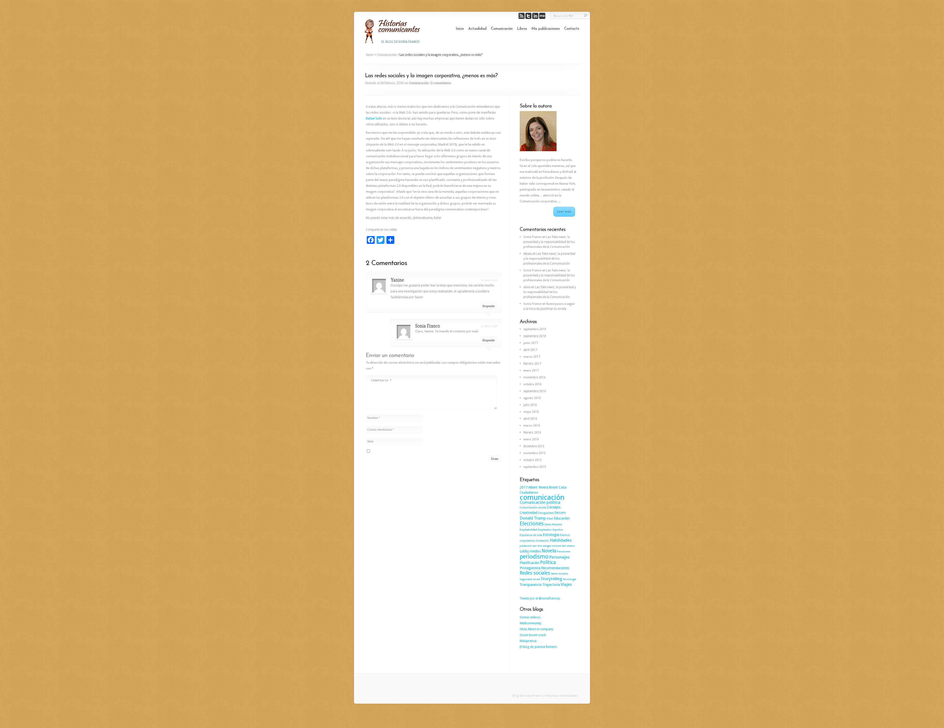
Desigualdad (546, 513)
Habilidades (561, 540)
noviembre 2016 (534, 377)
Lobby (524, 551)
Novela (549, 551)
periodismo (534, 556)
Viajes (566, 584)
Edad (550, 518)
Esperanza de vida (531, 535)
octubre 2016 (532, 384)
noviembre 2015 (534, 453)
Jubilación (526, 546)
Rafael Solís (374, 118)
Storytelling (551, 578)
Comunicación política (540, 502)
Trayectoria (551, 585)
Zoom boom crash (533, 635)
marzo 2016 (531, 425)
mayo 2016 (531, 412)
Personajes (559, 557)
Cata (562, 487)
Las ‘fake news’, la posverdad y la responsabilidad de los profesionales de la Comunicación (549, 242)
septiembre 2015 (534, 467)
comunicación (542, 497)
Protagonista (530, 568)
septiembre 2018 (534, 336)
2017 (524, 487)
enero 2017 (531, 370)
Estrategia (551, 535)
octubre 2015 (532, 460)
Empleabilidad (528, 529)
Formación (542, 540)
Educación (562, 518)
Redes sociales (535, 573)
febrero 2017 (532, 363)
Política (548, 562)
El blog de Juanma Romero (538, 647)
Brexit (553, 487)
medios (535, 551)
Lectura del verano (563, 546)
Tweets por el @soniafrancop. (540, 598)
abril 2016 (530, 418)
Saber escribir (559, 573)
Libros (522, 29)
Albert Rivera (538, 487)
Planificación (529, 563)
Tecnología (569, 579)
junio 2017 (530, 343)
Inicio (460, 29)
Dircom (560, 513)
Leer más (564, 211)
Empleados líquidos (550, 529)
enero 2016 (531, 439)
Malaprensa (528, 641)
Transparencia (531, 585)
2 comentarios (441, 83)
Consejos (553, 507)
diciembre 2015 (533, 446)
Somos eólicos (530, 617)
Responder (489, 306)
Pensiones (563, 551)
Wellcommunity (530, 623)
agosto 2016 (532, 398)
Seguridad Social (530, 579)
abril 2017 (530, 350)
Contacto (571, 29)
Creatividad (528, 513)
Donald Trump (533, 518)
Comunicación (502, 29)
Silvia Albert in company (536, 629)
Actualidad (477, 29)
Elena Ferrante (553, 524)
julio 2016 (530, 405)
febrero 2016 (532, 432)
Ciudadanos (529, 492)
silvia (526, 287)
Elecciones (532, 524)
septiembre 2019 (534, 329)
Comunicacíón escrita (533, 507)
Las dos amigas (542, 546)
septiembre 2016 (534, 391)
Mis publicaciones (545, 29)
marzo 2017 (531, 356)
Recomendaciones (555, 568)
